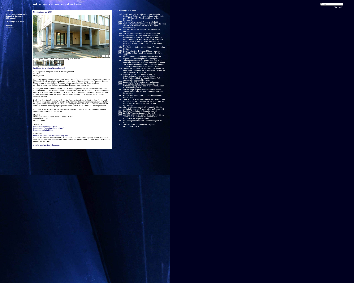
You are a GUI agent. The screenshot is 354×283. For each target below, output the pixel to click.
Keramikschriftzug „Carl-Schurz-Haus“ (48, 128)
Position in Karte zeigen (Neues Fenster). (49, 68)
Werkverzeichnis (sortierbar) (17, 14)
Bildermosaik (11, 18)
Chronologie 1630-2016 (15, 22)
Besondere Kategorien (14, 16)
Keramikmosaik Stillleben (43, 130)
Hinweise (9, 25)
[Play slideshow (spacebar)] (105, 56)
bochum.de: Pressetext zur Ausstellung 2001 (51, 136)
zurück (47, 145)
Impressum (10, 27)
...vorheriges (38, 145)
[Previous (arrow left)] (103, 56)
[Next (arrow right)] (108, 56)
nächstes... (55, 145)
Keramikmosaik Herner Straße (45, 126)
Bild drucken (75, 59)
